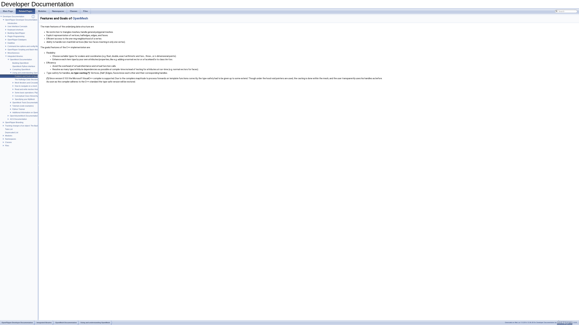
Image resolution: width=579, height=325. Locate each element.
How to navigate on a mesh (26, 86)
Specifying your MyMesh (25, 99)
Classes (8, 142)
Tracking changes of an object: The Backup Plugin (25, 126)
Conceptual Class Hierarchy (26, 96)
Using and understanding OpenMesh (27, 73)
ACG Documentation (18, 119)
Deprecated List (11, 133)
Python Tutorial (18, 109)
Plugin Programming (16, 36)
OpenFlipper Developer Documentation (21, 20)
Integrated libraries (15, 56)
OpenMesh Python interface (23, 66)
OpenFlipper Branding (14, 122)
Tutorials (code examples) (23, 106)
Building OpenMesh (20, 63)
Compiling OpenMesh (21, 69)
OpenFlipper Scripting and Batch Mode (23, 50)
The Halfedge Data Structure (26, 80)
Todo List (9, 129)
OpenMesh (80, 18)
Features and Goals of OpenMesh (28, 76)
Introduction (12, 23)
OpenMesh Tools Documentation (25, 103)
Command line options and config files (23, 46)
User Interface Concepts (17, 26)
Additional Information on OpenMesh (27, 112)
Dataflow (11, 43)
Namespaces (10, 139)
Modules (8, 136)
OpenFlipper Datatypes (17, 40)
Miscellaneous (13, 53)
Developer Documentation (13, 16)
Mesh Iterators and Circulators (27, 83)
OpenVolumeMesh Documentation (24, 116)
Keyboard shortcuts (15, 30)
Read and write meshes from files (28, 89)
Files (7, 146)
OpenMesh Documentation (21, 60)
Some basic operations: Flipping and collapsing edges (37, 93)
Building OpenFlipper (16, 33)
